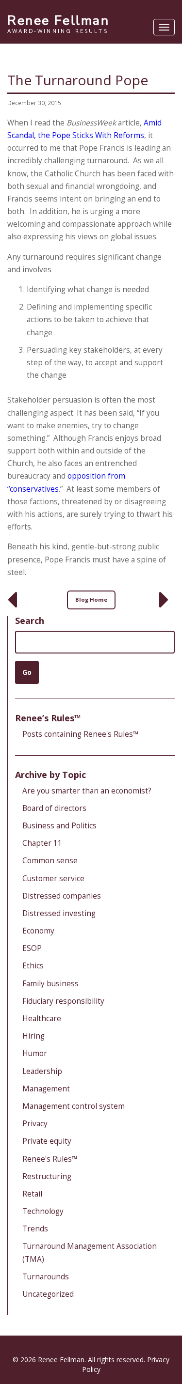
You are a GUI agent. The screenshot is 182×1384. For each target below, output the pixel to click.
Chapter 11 (42, 843)
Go (27, 672)
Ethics (33, 966)
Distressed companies (61, 896)
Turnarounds (45, 1277)
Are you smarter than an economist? (86, 791)
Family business (50, 984)
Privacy (35, 1124)
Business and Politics (59, 826)
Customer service (53, 878)
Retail (32, 1194)
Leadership (42, 1071)
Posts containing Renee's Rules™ (80, 734)
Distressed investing (59, 913)
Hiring (33, 1036)
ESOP (32, 948)
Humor (34, 1053)
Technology (43, 1211)
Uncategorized (48, 1294)
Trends (35, 1229)
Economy (38, 931)
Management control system (73, 1106)
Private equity (46, 1141)
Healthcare (41, 1018)
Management (46, 1089)
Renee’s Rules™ (48, 718)
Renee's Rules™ (50, 1159)
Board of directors (54, 808)
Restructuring (46, 1176)
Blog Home (91, 599)
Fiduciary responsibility (63, 1001)
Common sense (50, 860)
